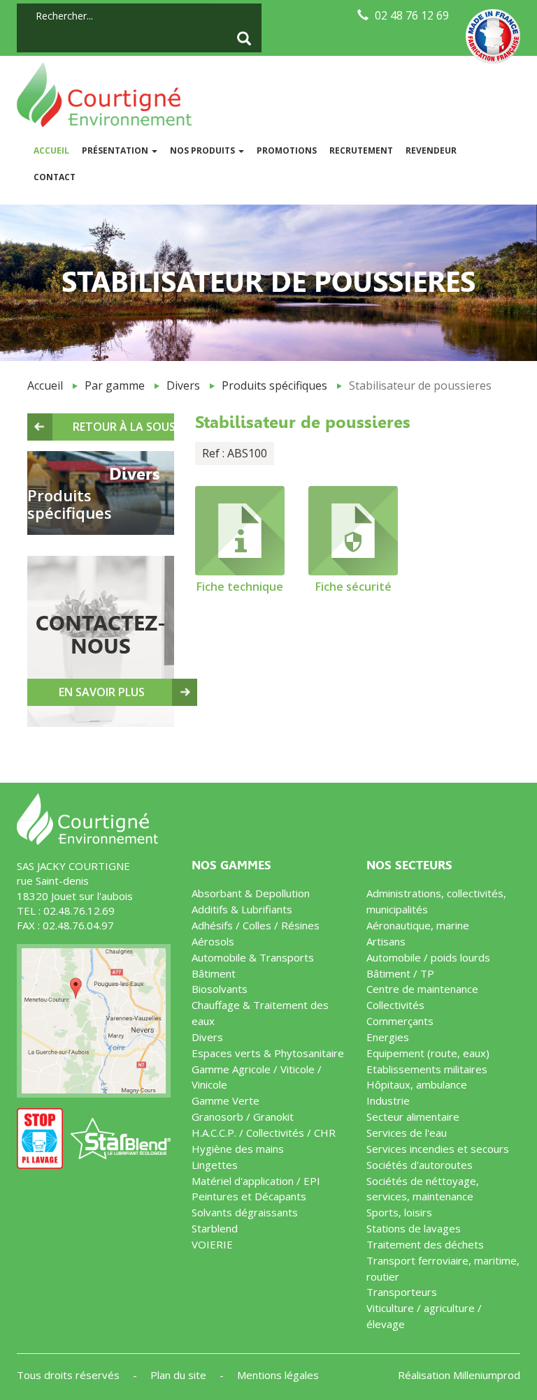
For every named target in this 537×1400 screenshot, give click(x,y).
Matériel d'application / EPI (256, 1181)
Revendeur (431, 150)
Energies (387, 1037)
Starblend (215, 1228)
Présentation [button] (116, 150)
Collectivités (395, 1005)
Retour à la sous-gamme (123, 426)
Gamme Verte (225, 1100)
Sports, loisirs (399, 1212)
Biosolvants (220, 989)
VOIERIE (212, 1244)
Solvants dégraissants (245, 1212)
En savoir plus (102, 692)
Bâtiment (214, 973)
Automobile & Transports (253, 957)
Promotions (287, 150)
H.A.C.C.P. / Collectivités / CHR (264, 1133)
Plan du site (179, 1375)
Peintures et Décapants (249, 1196)
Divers (183, 385)
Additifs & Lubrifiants (242, 909)
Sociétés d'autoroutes (419, 1165)
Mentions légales (278, 1375)
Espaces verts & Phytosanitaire (268, 1053)
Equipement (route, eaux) (427, 1053)
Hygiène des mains (238, 1149)
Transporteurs (401, 1292)
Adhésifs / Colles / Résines (256, 925)
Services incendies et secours (437, 1149)
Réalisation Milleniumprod (459, 1375)
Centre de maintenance (422, 989)
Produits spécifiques (274, 385)
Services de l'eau (406, 1133)
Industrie (388, 1100)
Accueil (55, 150)
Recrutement (361, 150)
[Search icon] (244, 39)
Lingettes (215, 1165)
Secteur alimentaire (412, 1116)
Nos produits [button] (203, 150)
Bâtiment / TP (400, 973)
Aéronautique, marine (417, 925)
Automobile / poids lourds (428, 957)
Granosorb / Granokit (243, 1116)
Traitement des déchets (425, 1244)
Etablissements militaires (426, 1069)
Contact (55, 177)
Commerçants (400, 1021)
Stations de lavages (413, 1228)
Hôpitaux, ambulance (416, 1084)
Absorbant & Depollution (251, 893)
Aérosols (213, 941)
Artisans (386, 941)
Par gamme (115, 385)
